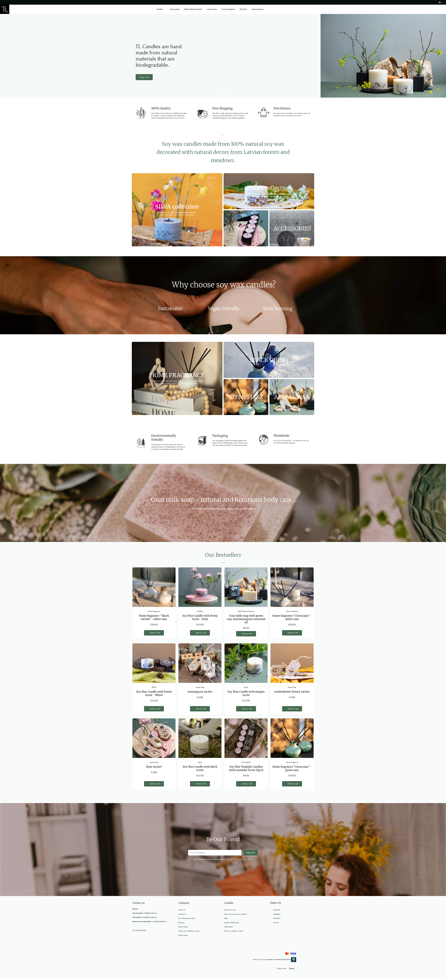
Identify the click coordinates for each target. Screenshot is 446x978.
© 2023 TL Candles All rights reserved (223, 947)
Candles (159, 9)
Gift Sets (243, 9)
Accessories (175, 9)
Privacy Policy (232, 859)
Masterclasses (258, 9)
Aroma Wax (212, 9)
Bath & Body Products (193, 9)
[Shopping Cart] (441, 9)
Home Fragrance (228, 9)
